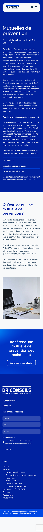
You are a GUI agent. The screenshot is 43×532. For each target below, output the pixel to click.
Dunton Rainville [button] (9, 400)
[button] (36, 7)
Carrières (6, 492)
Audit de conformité (14, 483)
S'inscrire (8, 450)
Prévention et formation (15, 472)
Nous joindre (7, 498)
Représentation (12, 480)
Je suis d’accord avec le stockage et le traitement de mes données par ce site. (19, 442)
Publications (7, 495)
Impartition (10, 478)
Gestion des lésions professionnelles (21, 475)
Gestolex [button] (6, 405)
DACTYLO (33, 514)
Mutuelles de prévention (16, 486)
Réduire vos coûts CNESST (13, 489)
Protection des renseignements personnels (20, 512)
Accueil (5, 466)
